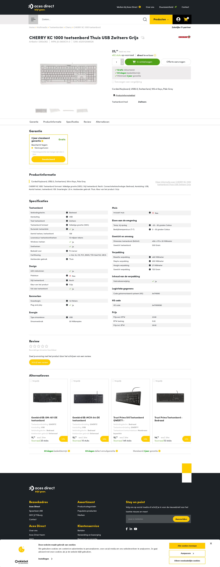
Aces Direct (37, 526)
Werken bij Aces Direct (127, 7)
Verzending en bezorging (89, 534)
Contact (185, 7)
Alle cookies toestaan (187, 546)
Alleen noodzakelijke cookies (187, 561)
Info (63, 438)
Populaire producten (87, 510)
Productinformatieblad (124, 96)
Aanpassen (186, 553)
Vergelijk (35, 380)
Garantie (34, 121)
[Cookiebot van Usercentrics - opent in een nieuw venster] (21, 562)
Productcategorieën (87, 506)
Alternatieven (102, 121)
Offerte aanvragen (176, 61)
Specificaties (72, 121)
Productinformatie (52, 121)
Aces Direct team (37, 534)
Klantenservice (88, 526)
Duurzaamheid (166, 7)
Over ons (150, 7)
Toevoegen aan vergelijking (128, 81)
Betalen (81, 530)
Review (87, 121)
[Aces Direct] (41, 7)
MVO (31, 538)
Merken (81, 514)
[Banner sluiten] (211, 543)
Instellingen (43, 559)
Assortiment (86, 502)
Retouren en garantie (87, 538)
